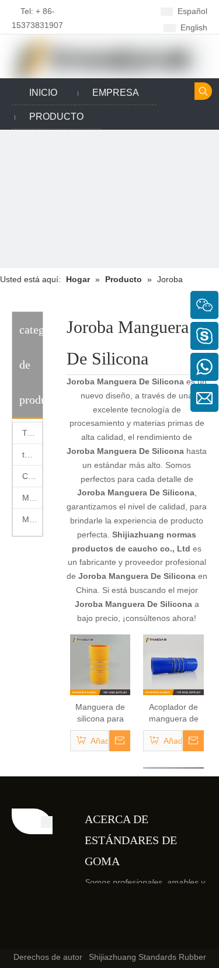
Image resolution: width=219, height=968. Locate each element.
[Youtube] (183, 914)
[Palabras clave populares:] (203, 91)
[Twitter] (165, 914)
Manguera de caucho (32, 519)
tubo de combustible (32, 454)
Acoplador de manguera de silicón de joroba (174, 713)
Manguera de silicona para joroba (100, 713)
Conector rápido (32, 476)
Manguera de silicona (32, 497)
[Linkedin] (119, 26)
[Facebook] (119, 11)
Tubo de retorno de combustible (32, 433)
